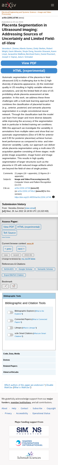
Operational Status (41, 413)
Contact (24, 408)
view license (6, 237)
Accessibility (22, 413)
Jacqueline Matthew (16, 54)
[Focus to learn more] (53, 197)
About (4, 408)
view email (30, 208)
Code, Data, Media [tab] (11, 354)
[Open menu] (52, 5)
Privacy (8, 413)
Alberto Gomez (26, 48)
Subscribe (37, 408)
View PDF (29, 63)
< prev (8, 248)
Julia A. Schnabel (25, 57)
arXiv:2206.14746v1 (26, 191)
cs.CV (27, 259)
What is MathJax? (22, 387)
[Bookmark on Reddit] (13, 286)
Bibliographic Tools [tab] (12, 296)
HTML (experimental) (29, 70)
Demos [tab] (6, 360)
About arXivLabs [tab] (11, 372)
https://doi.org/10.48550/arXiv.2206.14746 (33, 197)
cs (23, 259)
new (6, 255)
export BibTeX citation (14, 275)
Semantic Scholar (45, 269)
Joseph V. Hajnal (9, 57)
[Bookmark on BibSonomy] (5, 286)
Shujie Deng (27, 51)
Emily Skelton (39, 48)
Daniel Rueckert (48, 54)
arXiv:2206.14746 (22, 188)
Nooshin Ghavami (42, 51)
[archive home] (9, 5)
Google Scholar (25, 269)
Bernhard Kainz (33, 54)
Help (14, 408)
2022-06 (28, 255)
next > (21, 248)
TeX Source (9, 232)
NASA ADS (9, 269)
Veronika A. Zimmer (10, 48)
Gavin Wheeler (15, 51)
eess (33, 259)
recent (16, 255)
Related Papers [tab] (10, 366)
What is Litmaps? (29, 328)
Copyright (51, 408)
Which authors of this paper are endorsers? (24, 385)
